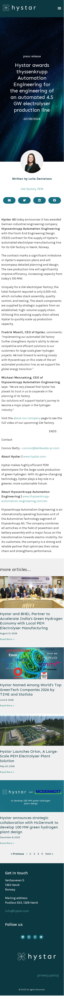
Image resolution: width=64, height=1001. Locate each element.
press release (32, 56)
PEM (40, 189)
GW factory (28, 189)
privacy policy (48, 975)
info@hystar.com (17, 911)
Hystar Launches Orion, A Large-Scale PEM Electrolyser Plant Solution (29, 756)
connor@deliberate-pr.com (40, 448)
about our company (26, 418)
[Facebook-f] (35, 937)
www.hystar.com (34, 456)
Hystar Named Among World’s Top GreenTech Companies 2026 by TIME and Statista (30, 690)
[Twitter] (41, 937)
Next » (49, 853)
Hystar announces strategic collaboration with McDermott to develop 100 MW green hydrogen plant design (29, 824)
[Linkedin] (23, 937)
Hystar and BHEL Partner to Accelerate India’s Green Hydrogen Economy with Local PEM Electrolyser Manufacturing (31, 621)
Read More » (7, 639)
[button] (59, 8)
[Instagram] (29, 937)
